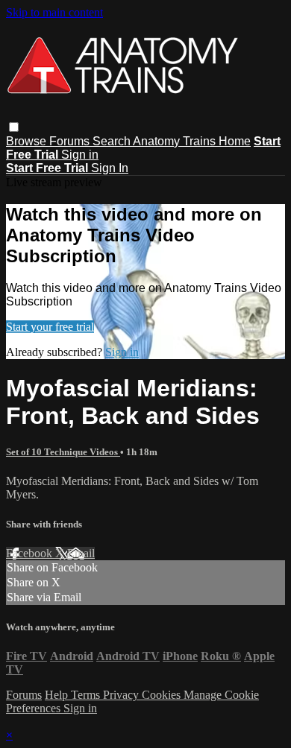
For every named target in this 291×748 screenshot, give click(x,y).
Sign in (79, 154)
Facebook (30, 553)
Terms (87, 694)
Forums (71, 141)
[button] (14, 127)
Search (113, 141)
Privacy (122, 694)
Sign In (109, 168)
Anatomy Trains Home (192, 141)
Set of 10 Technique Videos (63, 451)
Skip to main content (54, 12)
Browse (27, 141)
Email (81, 553)
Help (58, 694)
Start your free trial (50, 326)
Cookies (163, 694)
